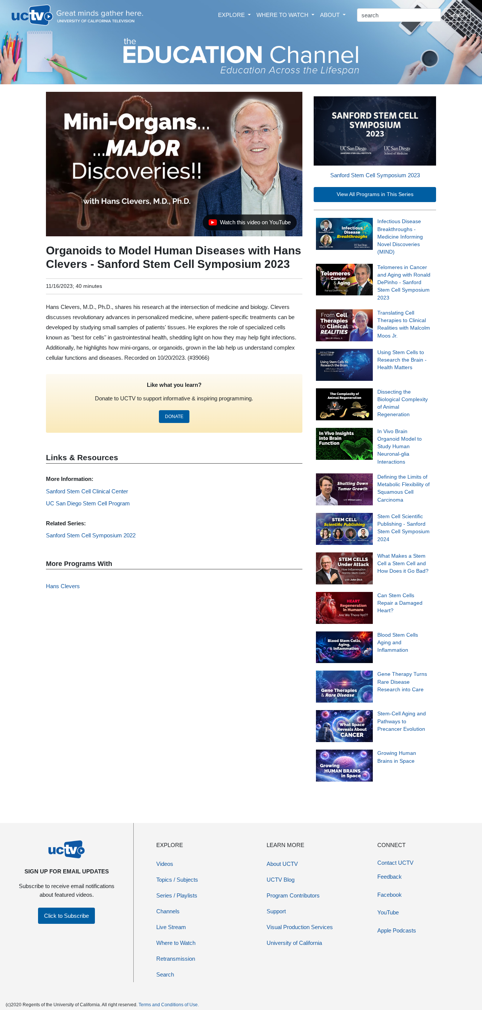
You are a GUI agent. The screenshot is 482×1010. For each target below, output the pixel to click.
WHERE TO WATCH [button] (283, 15)
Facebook (389, 894)
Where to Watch (175, 943)
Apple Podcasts (396, 930)
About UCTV (282, 864)
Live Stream (171, 927)
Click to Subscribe (66, 916)
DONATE (174, 416)
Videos (164, 864)
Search (457, 15)
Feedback (389, 876)
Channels (168, 911)
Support (276, 911)
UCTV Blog (280, 879)
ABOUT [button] (330, 15)
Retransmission (175, 958)
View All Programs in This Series (375, 194)
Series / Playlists (176, 895)
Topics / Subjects (177, 879)
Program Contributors (293, 895)
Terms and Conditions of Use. (169, 1004)
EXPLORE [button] (232, 15)
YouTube (388, 912)
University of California (294, 943)
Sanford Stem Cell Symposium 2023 (375, 175)
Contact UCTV (395, 862)
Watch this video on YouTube (249, 224)
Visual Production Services (300, 927)
